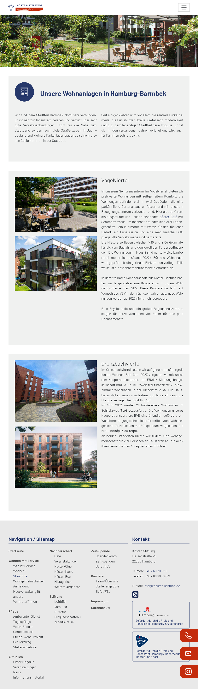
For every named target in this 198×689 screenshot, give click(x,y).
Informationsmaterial (28, 677)
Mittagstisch (63, 581)
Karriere (97, 576)
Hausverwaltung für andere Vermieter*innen (27, 596)
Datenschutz (100, 607)
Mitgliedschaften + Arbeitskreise (67, 619)
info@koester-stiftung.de (162, 586)
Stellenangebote (25, 647)
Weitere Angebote (67, 587)
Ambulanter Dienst (26, 616)
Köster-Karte (63, 571)
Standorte (20, 576)
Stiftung (56, 596)
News (17, 672)
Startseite (16, 551)
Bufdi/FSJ (103, 566)
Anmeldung (21, 586)
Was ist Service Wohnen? (24, 568)
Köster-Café (168, 217)
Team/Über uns (107, 581)
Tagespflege (22, 621)
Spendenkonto (106, 556)
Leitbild (60, 601)
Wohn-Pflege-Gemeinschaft (23, 629)
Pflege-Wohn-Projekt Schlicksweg (28, 639)
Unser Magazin (23, 662)
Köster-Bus (62, 576)
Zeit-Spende (100, 551)
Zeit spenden (105, 561)
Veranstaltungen (24, 667)
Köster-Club (63, 566)
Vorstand (60, 606)
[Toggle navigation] (184, 7)
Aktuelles (16, 657)
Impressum (99, 601)
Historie (60, 612)
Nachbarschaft (61, 551)
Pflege (13, 611)
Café (57, 556)
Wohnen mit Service (24, 560)
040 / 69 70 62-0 (156, 571)
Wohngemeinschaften (28, 581)
